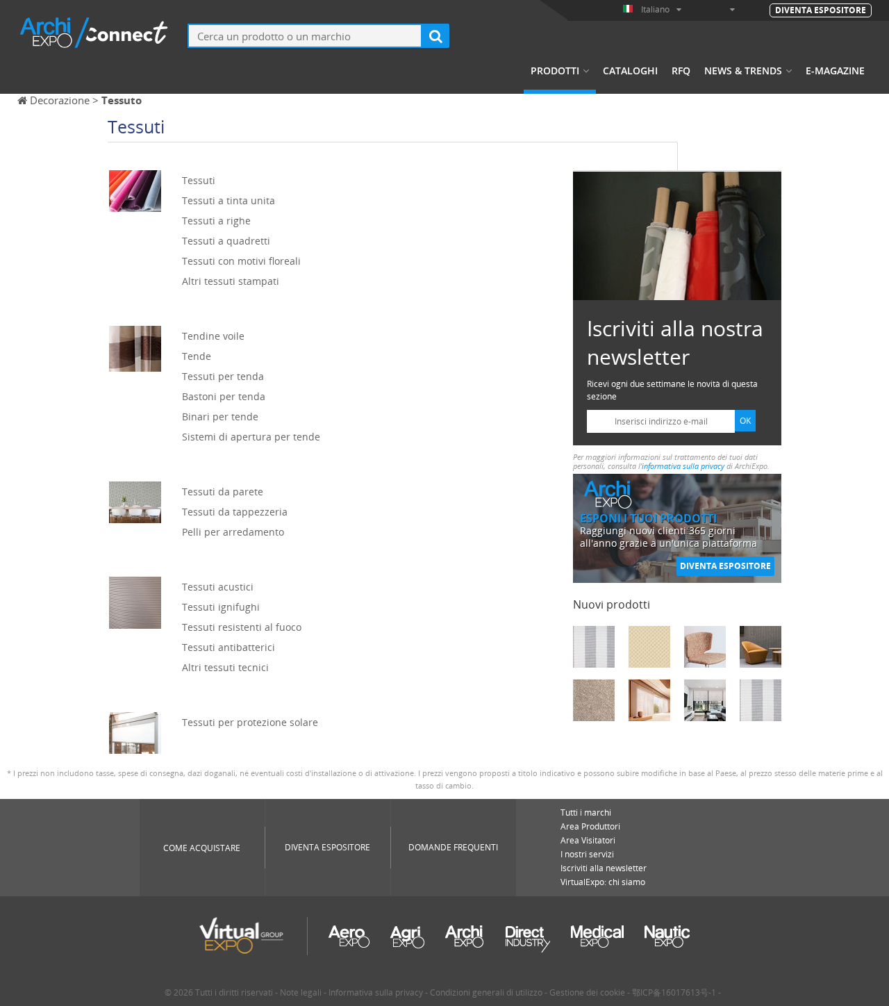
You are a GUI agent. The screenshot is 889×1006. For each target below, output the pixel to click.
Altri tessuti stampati (230, 281)
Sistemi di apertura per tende (251, 436)
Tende (196, 356)
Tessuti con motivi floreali (241, 260)
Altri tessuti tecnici (225, 667)
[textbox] (305, 36)
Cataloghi (630, 71)
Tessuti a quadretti (226, 240)
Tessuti (198, 180)
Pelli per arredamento (233, 531)
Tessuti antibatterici (228, 647)
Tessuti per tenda (223, 376)
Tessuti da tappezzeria (235, 511)
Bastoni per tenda (223, 396)
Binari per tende (220, 416)
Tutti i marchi (585, 812)
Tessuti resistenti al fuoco (241, 627)
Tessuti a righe (216, 220)
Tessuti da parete (222, 491)
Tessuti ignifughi (221, 606)
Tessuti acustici (218, 586)
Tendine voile (213, 336)
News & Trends (743, 71)
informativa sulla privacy (683, 466)
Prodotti (555, 71)
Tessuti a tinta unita (228, 200)
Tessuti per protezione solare (250, 722)
